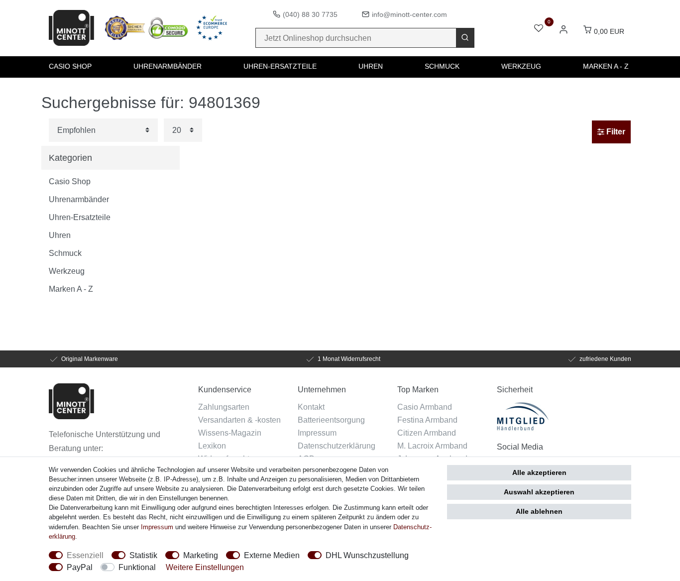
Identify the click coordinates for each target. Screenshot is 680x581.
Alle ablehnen (539, 511)
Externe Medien (272, 555)
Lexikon (212, 445)
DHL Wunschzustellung (367, 555)
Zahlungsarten (223, 406)
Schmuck (442, 66)
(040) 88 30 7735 (310, 14)
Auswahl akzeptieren (539, 492)
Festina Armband (427, 419)
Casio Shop (70, 66)
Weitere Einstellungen (205, 567)
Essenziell (85, 555)
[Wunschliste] (538, 29)
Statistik (143, 555)
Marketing (200, 555)
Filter (614, 131)
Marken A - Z (606, 66)
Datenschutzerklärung (336, 445)
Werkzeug (521, 66)
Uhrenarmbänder (167, 66)
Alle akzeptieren (539, 472)
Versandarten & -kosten (239, 419)
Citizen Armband (426, 432)
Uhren (370, 66)
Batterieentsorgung (331, 419)
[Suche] (465, 37)
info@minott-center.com (409, 14)
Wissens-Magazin (229, 432)
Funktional (137, 567)
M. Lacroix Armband (432, 445)
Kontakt (311, 406)
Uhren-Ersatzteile (280, 66)
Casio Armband (424, 406)
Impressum (317, 432)
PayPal (80, 567)
